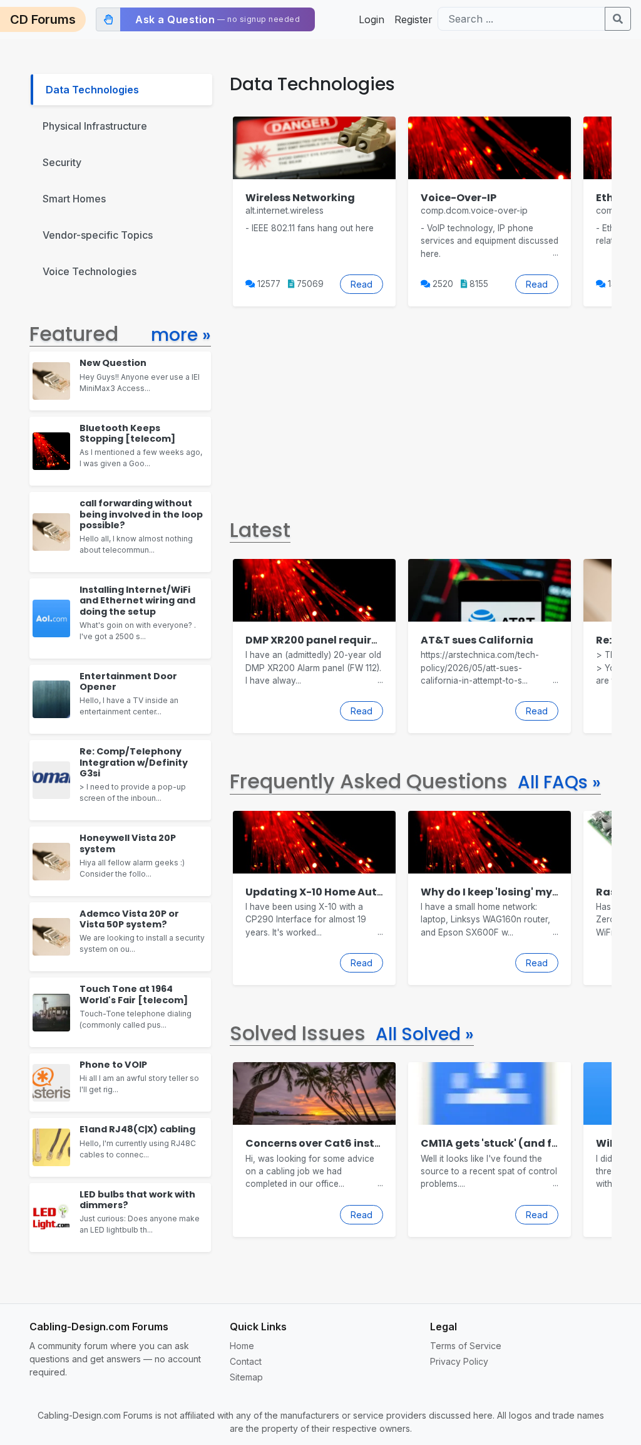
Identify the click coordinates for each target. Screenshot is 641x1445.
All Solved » (425, 1034)
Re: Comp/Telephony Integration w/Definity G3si (133, 762)
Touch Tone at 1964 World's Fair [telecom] (133, 994)
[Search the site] (618, 19)
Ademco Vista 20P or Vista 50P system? (129, 919)
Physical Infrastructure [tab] (95, 126)
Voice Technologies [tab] (89, 271)
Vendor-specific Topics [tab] (98, 235)
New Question (112, 363)
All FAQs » (559, 782)
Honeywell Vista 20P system (127, 843)
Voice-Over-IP (458, 197)
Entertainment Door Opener (128, 681)
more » (181, 335)
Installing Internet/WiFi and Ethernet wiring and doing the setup (137, 600)
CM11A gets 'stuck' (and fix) (493, 1143)
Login (371, 19)
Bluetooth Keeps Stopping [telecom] (127, 433)
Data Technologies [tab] (92, 89)
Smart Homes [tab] (74, 198)
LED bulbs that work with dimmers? (137, 1199)
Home (242, 1345)
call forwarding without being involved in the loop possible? (141, 514)
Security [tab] (62, 162)
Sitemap (246, 1377)
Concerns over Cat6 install (316, 1143)
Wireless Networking (300, 197)
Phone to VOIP (113, 1064)
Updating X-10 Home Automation (334, 892)
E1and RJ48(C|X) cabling (137, 1129)
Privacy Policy (459, 1361)
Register (413, 19)
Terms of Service (465, 1345)
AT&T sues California (477, 640)
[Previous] (229, 211)
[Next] (611, 211)
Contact (246, 1361)
